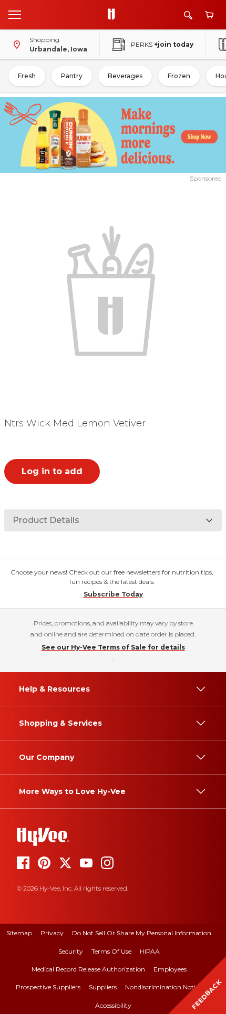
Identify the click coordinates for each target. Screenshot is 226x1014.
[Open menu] (14, 14)
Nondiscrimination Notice (163, 987)
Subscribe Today (113, 594)
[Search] (188, 15)
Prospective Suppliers (48, 987)
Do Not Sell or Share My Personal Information (141, 933)
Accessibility (113, 1005)
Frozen (179, 76)
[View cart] (209, 15)
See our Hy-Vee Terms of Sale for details (113, 647)
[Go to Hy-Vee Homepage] (114, 14)
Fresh (27, 76)
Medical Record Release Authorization (88, 969)
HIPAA (150, 951)
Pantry (72, 76)
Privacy (52, 933)
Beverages (125, 76)
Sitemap (19, 933)
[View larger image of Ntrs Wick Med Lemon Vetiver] (113, 289)
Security (70, 951)
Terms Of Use (111, 951)
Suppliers (103, 987)
